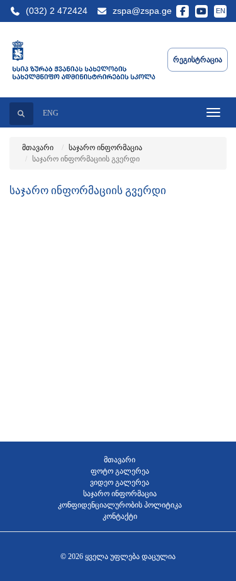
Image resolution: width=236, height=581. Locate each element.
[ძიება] (21, 113)
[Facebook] (182, 11)
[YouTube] (201, 11)
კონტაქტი (120, 516)
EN (220, 10)
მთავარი (37, 147)
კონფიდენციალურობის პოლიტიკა (120, 505)
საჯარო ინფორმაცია (105, 147)
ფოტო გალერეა (120, 471)
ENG (51, 113)
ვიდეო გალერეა (119, 482)
